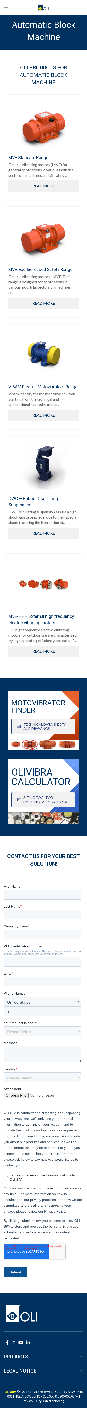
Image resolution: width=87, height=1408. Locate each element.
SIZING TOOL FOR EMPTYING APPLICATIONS (45, 799)
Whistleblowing (53, 1401)
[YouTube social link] (21, 1342)
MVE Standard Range (28, 157)
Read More (43, 186)
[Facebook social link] (7, 1342)
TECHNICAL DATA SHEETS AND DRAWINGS (44, 726)
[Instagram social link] (13, 1342)
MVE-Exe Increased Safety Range (40, 269)
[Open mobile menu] (6, 7)
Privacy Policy (32, 1401)
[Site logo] (43, 7)
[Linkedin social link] (28, 1342)
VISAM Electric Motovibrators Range (43, 386)
